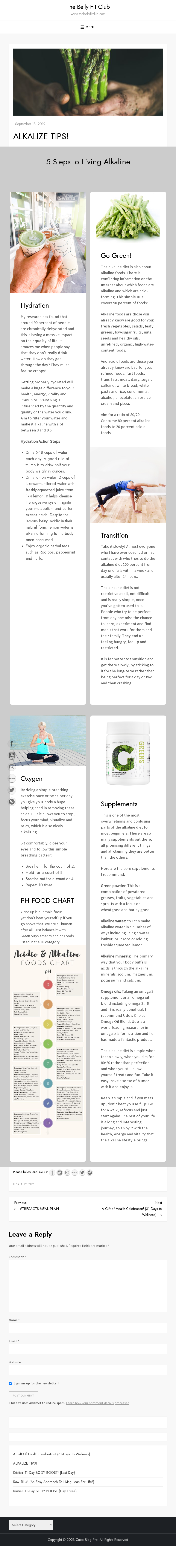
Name (14, 1320)
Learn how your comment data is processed (97, 1403)
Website (15, 1362)
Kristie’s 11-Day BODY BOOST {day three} (44, 1491)
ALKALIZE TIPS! (25, 1463)
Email (14, 1341)
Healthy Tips (24, 1184)
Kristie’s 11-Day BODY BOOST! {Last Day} (44, 1472)
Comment (17, 1257)
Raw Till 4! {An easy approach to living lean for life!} (53, 1481)
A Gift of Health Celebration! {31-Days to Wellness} (51, 1454)
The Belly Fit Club (88, 6)
